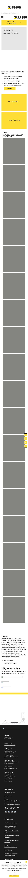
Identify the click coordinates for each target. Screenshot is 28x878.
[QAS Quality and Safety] (14, 683)
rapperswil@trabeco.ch (14, 422)
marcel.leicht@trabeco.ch (14, 260)
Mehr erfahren (14, 873)
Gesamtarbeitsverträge (10, 847)
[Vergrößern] (23, 713)
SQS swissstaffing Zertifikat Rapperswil (11, 841)
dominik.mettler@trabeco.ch (14, 206)
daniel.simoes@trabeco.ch (14, 342)
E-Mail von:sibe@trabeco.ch (12, 804)
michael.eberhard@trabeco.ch (14, 395)
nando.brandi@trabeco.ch (14, 315)
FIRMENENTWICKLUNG (10, 663)
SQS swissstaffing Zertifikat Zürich (11, 831)
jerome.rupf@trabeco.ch (14, 152)
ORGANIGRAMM (8, 660)
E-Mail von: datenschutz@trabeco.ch (12, 800)
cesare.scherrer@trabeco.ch (14, 529)
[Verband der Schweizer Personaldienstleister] (14, 678)
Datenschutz (7, 796)
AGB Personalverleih (10, 792)
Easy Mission (8, 850)
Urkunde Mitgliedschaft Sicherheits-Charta (10, 826)
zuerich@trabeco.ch (14, 287)
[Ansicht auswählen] (23, 721)
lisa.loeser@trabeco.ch (14, 233)
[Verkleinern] (23, 716)
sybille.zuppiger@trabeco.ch (14, 504)
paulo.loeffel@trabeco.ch (14, 450)
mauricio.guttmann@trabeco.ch (14, 477)
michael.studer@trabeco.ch (14, 180)
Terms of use (5, 722)
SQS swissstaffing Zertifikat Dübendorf (11, 836)
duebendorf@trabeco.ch (14, 369)
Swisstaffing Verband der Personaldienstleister (11, 854)
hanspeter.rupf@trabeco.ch (14, 556)
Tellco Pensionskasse (10, 823)
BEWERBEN (9, 88)
